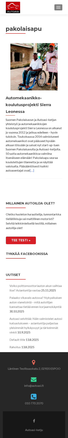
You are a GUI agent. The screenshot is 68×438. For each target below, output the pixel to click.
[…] (32, 170)
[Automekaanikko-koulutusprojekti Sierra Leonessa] (34, 66)
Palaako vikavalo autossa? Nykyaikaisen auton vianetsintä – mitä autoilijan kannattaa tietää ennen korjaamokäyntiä (35, 302)
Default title (17, 339)
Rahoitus (15, 347)
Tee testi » (20, 240)
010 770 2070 (34, 403)
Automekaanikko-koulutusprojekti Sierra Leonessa (28, 105)
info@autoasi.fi (34, 385)
